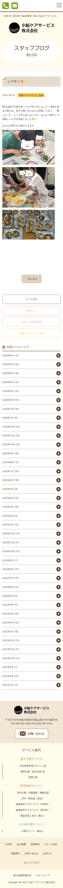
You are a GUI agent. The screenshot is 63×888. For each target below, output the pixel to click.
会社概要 (21, 844)
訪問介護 (32, 777)
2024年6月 (8, 587)
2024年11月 (8, 542)
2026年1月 (7, 417)
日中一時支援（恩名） (33, 798)
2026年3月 (8, 399)
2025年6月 (8, 480)
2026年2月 (8, 408)
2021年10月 (8, 658)
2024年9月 (8, 560)
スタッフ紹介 (51, 844)
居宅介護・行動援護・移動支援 (33, 792)
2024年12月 (8, 533)
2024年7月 (8, 578)
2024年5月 (8, 595)
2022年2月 (8, 622)
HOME (8, 844)
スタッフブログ (32, 862)
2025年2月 (8, 515)
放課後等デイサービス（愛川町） (33, 809)
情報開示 (15, 853)
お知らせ (47, 853)
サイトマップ (43, 875)
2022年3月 (8, 613)
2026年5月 (8, 382)
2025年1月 (7, 524)
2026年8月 (8, 355)
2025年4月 (8, 497)
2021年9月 (7, 667)
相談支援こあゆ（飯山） (32, 815)
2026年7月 (8, 364)
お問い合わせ (31, 853)
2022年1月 (7, 631)
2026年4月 (8, 391)
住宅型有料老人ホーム (31, 765)
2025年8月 (8, 462)
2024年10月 (8, 551)
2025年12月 (8, 426)
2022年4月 (8, 604)
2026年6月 (8, 373)
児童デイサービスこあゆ (31, 333)
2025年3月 (8, 506)
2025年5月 (8, 488)
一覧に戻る (31, 278)
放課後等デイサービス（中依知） (33, 804)
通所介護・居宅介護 (31, 771)
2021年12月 (8, 640)
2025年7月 (8, 471)
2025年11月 (8, 435)
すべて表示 (31, 299)
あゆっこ (31, 310)
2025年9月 (8, 453)
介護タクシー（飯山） (33, 830)
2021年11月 (8, 649)
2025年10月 (8, 444)
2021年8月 (7, 676)
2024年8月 (8, 569)
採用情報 (35, 844)
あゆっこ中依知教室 (31, 321)
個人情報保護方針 (22, 875)
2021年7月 (7, 684)
